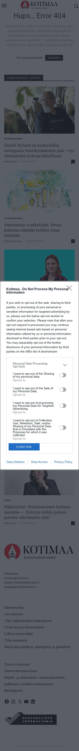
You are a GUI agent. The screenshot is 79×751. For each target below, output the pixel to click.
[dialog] (39, 375)
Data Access (39, 462)
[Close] (71, 289)
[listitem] (39, 365)
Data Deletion (16, 462)
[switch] (62, 375)
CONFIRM (24, 447)
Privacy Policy (63, 462)
